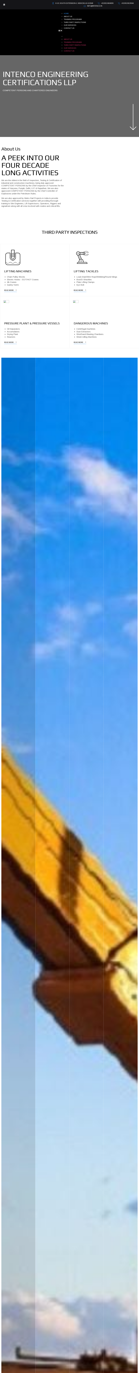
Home (66, 14)
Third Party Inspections (75, 22)
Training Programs (73, 19)
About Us (68, 16)
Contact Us (69, 28)
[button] (97, 31)
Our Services (70, 25)
